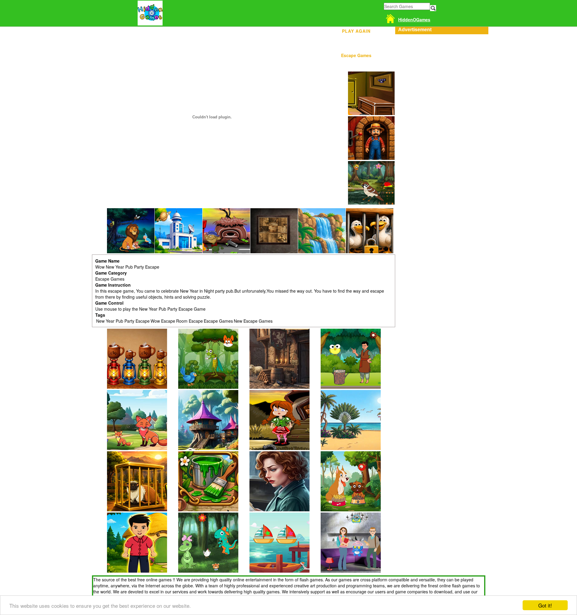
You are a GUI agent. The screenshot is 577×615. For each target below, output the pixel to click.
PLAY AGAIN (356, 30)
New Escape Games (253, 321)
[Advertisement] (440, 71)
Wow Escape (163, 321)
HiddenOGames (414, 20)
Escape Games (356, 55)
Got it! (545, 605)
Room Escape (189, 321)
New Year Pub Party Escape (123, 321)
